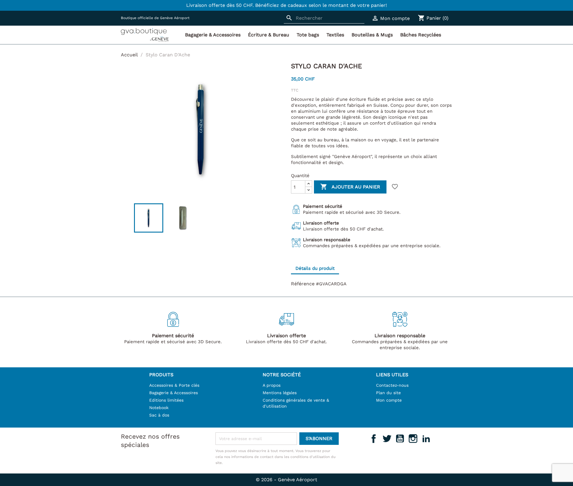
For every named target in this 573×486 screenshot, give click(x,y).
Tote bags (308, 35)
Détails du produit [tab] (315, 268)
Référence (303, 284)
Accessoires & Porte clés (174, 385)
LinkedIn (426, 438)
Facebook (374, 438)
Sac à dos (159, 415)
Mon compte (389, 400)
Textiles (335, 35)
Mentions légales (280, 392)
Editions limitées (166, 400)
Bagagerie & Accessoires (213, 35)
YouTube (400, 438)
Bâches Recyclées (420, 35)
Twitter (387, 438)
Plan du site (388, 392)
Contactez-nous (392, 385)
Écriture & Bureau (268, 35)
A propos (272, 385)
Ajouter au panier (350, 186)
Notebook (159, 407)
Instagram (413, 438)
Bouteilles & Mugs (372, 35)
